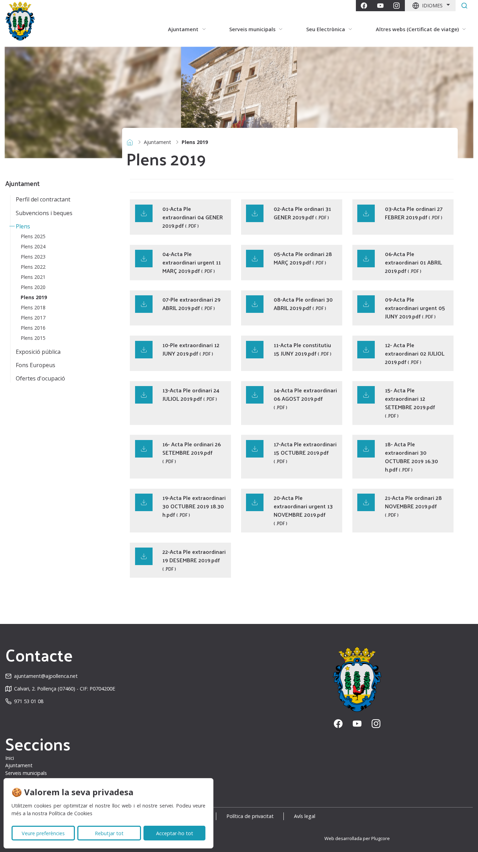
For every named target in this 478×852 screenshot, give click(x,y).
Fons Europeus (35, 365)
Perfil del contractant (43, 199)
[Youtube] (380, 5)
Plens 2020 (33, 287)
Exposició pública (38, 352)
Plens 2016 (33, 327)
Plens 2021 (33, 277)
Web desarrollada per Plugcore (357, 838)
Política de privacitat (250, 816)
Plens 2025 (33, 236)
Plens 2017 (33, 317)
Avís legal (304, 816)
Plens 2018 (33, 307)
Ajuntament (157, 142)
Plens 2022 (33, 266)
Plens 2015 (33, 338)
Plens (23, 226)
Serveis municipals (26, 773)
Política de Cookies (70, 813)
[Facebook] (364, 5)
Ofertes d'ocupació (40, 378)
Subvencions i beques (44, 213)
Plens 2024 (33, 246)
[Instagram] (396, 5)
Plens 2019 (34, 297)
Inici (9, 758)
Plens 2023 (33, 256)
